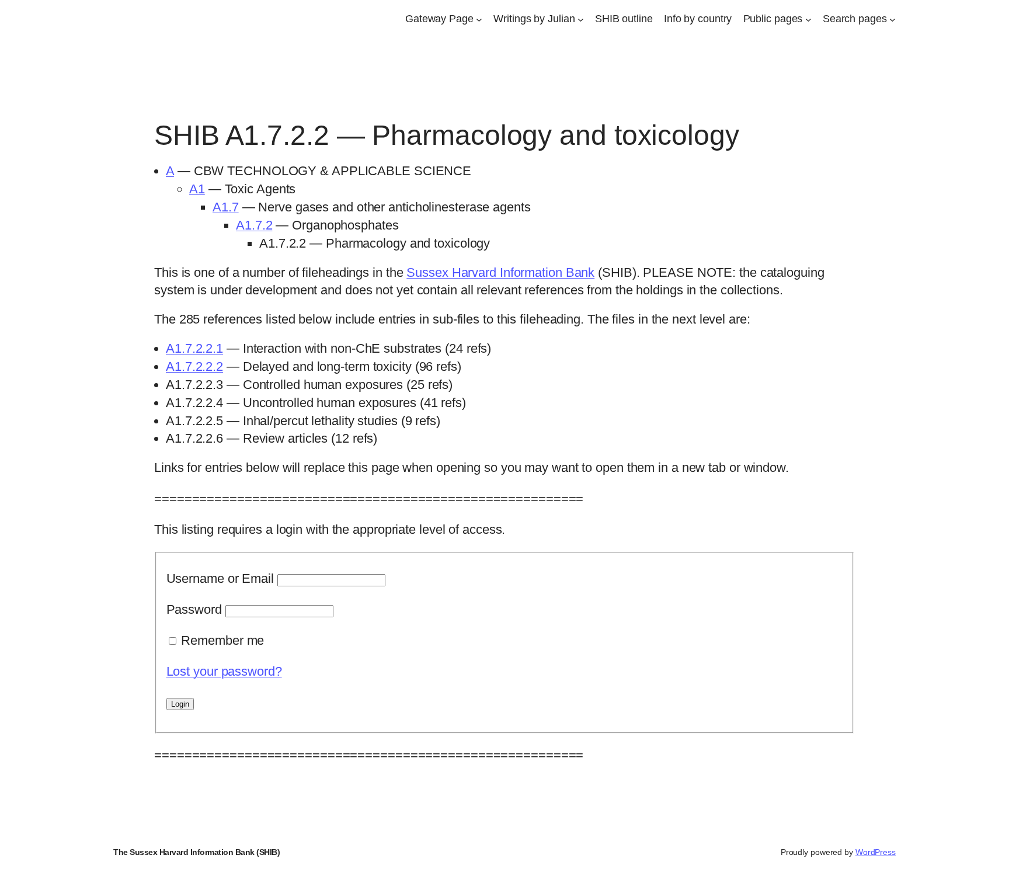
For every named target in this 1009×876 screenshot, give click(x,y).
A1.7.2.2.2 (194, 366)
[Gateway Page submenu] (479, 19)
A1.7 (226, 207)
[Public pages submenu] (808, 19)
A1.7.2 (254, 225)
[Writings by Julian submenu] (580, 19)
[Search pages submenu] (892, 19)
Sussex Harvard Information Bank (500, 272)
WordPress (875, 852)
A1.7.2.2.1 (194, 348)
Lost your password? (224, 671)
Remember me (222, 640)
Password (194, 609)
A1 (197, 189)
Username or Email (220, 578)
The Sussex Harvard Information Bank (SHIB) (196, 852)
